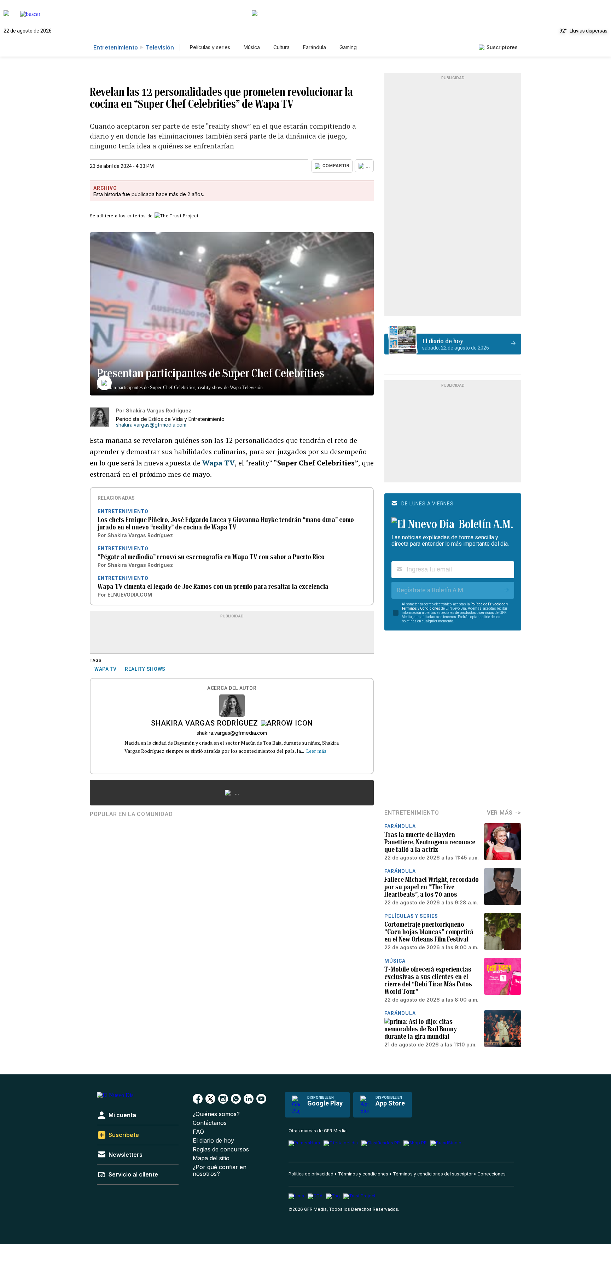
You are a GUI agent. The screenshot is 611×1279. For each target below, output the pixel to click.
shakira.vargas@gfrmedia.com (151, 425)
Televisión (160, 47)
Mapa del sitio (211, 1158)
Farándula (314, 47)
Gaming (348, 47)
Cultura (281, 47)
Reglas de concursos (221, 1149)
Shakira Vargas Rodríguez (204, 723)
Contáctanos (210, 1123)
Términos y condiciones (363, 1174)
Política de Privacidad (488, 604)
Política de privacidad (311, 1174)
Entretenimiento (115, 47)
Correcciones (491, 1174)
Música (252, 47)
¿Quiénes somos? (216, 1114)
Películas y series (210, 47)
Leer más (316, 750)
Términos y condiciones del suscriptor (433, 1174)
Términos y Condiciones (421, 608)
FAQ (198, 1131)
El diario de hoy (213, 1140)
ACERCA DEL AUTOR (231, 688)
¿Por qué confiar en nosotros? (219, 1170)
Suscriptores (502, 47)
